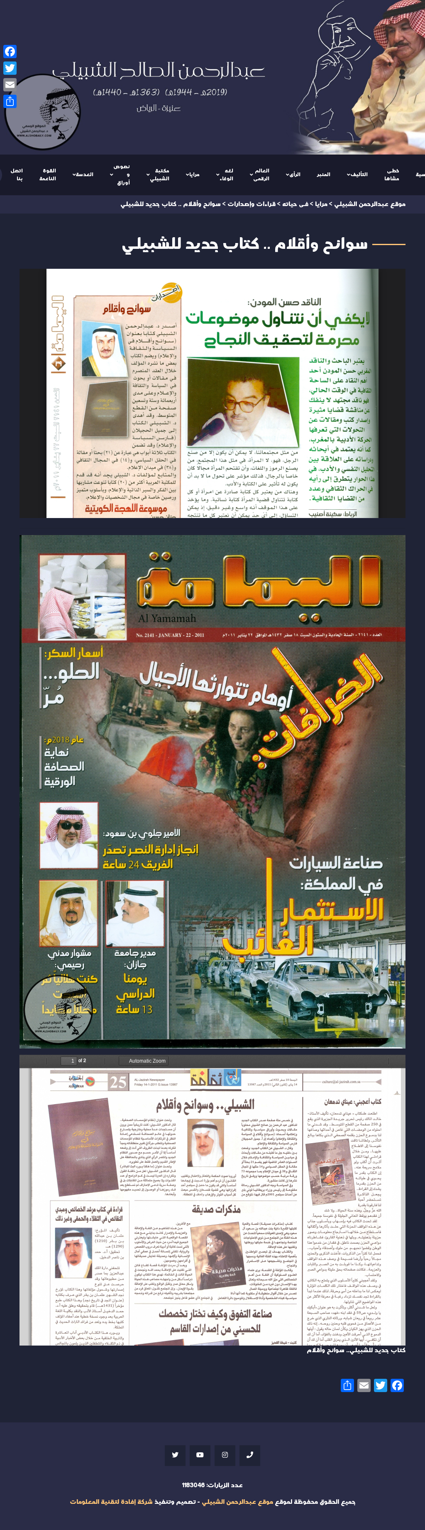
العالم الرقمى (261, 175)
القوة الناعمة (47, 175)
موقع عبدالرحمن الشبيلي (237, 1502)
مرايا (194, 174)
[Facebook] (10, 51)
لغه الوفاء (226, 175)
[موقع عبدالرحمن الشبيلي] (212, 77)
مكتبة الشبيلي (159, 175)
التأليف (359, 174)
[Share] (10, 101)
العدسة (84, 174)
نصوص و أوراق (121, 174)
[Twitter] (10, 68)
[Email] (10, 84)
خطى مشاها (391, 175)
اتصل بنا (16, 175)
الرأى (294, 174)
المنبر (323, 174)
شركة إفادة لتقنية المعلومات (111, 1502)
